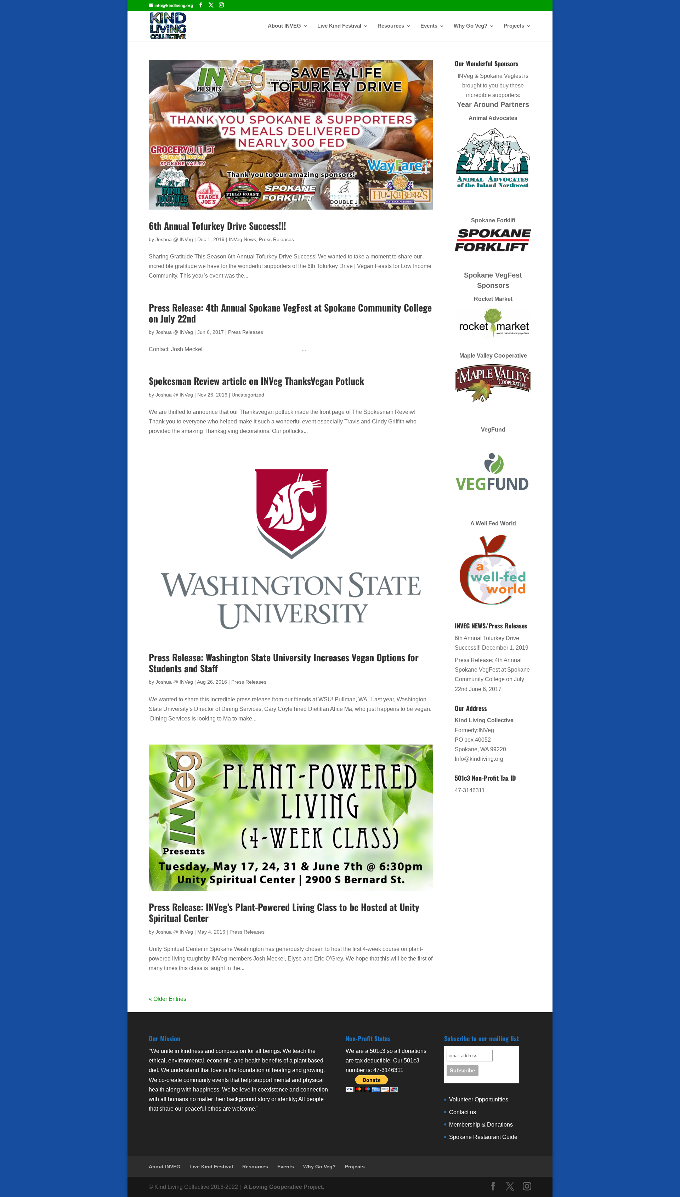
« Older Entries (167, 999)
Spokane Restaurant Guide (483, 1137)
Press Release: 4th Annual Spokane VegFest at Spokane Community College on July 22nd (290, 313)
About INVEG (284, 26)
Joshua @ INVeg (174, 239)
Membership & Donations (481, 1125)
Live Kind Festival (339, 26)
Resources (391, 26)
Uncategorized (248, 395)
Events (428, 26)
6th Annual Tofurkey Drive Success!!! (217, 226)
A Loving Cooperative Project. (283, 1187)
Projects (514, 26)
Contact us (462, 1112)
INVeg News (242, 239)
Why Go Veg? (470, 26)
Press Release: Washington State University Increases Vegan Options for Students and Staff (284, 662)
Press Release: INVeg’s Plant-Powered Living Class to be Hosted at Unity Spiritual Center (284, 912)
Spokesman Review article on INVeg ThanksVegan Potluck (256, 381)
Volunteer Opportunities (478, 1099)
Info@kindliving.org (479, 759)
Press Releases (276, 239)
